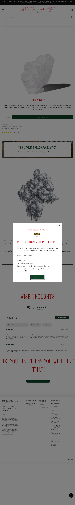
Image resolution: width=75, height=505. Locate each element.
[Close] (59, 226)
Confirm (37, 277)
